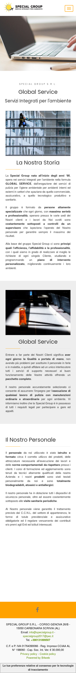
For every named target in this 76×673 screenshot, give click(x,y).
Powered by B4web (38, 657)
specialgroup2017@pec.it (38, 636)
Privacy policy (28, 654)
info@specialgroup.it (41, 632)
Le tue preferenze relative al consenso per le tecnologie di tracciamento (38, 667)
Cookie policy (48, 654)
